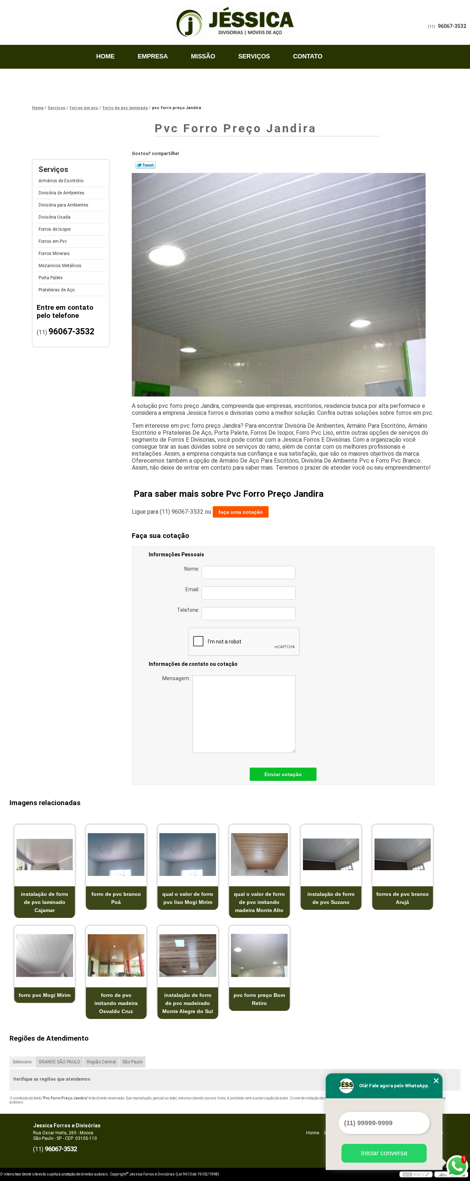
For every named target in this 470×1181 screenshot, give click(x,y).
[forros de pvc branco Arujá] (402, 854)
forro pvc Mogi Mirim (44, 995)
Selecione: (22, 1062)
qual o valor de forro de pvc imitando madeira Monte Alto (259, 902)
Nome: (193, 569)
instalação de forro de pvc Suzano (331, 898)
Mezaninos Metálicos (60, 265)
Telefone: (189, 610)
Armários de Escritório (61, 180)
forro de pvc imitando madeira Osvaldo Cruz (116, 1003)
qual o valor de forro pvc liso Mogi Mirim (187, 898)
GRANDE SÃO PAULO (59, 1062)
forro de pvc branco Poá (116, 898)
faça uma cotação (240, 512)
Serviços (254, 56)
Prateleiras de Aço (57, 289)
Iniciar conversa (384, 1153)
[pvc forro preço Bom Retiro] (259, 956)
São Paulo (132, 1062)
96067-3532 (452, 26)
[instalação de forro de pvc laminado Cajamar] (44, 854)
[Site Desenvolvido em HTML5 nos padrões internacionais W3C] (416, 1174)
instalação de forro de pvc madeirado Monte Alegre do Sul (187, 1003)
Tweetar (145, 165)
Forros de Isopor (55, 229)
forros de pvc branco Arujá (402, 898)
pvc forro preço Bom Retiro (259, 999)
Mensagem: (177, 678)
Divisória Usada (54, 217)
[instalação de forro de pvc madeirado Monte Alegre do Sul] (188, 956)
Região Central (101, 1062)
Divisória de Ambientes (61, 192)
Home (105, 56)
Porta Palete (50, 277)
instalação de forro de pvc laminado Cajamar (44, 902)
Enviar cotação (283, 774)
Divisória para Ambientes (63, 205)
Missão (203, 56)
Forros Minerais (54, 253)
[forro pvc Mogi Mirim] (44, 956)
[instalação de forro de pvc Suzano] (331, 854)
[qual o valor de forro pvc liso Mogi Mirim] (188, 854)
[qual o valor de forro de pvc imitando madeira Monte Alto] (259, 854)
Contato (307, 56)
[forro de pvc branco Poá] (116, 854)
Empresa (153, 56)
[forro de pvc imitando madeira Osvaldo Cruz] (116, 956)
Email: (193, 589)
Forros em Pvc (53, 241)
